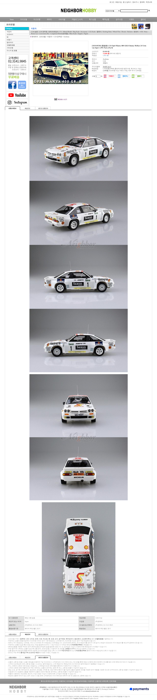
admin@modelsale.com (92, 691)
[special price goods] (91, 21)
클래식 (99, 32)
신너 (56, 639)
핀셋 (36, 639)
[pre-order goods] (105, 21)
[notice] (118, 21)
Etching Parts (107, 32)
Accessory (84, 32)
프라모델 (42, 37)
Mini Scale (73, 34)
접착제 (22, 639)
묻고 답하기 (127, 2)
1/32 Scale (92, 32)
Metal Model (67, 32)
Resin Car (34, 34)
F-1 (61, 32)
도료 (52, 639)
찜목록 (142, 2)
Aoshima (66, 37)
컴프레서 (77, 639)
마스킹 (45, 639)
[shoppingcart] (124, 77)
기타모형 (10, 48)
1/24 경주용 (43, 32)
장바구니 (135, 2)
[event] (132, 21)
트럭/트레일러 (53, 32)
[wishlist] (138, 77)
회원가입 (118, 2)
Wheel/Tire (116, 32)
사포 (40, 639)
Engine (80, 34)
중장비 (136, 32)
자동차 (9, 32)
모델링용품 (11, 45)
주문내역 (149, 2)
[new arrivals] (11, 21)
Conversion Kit (44, 34)
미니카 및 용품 (12, 50)
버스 (145, 32)
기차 (141, 32)
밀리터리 (10, 42)
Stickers (129, 32)
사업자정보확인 (111, 687)
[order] (110, 77)
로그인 (112, 2)
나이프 (32, 639)
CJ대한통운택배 (76, 645)
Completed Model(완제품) (59, 34)
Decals (124, 32)
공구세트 (62, 639)
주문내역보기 (66, 651)
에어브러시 (70, 639)
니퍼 (27, 639)
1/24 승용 (34, 32)
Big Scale (76, 32)
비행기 (9, 40)
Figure (86, 34)
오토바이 (10, 34)
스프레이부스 (86, 639)
